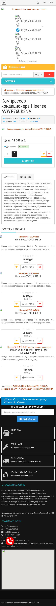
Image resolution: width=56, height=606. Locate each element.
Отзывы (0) (26, 177)
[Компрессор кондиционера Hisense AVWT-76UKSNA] (28, 129)
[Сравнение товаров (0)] (38, 2)
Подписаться (29, 419)
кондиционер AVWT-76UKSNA (13, 389)
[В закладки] (44, 154)
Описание (10, 177)
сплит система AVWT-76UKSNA (40, 389)
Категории (9, 81)
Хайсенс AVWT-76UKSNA (37, 386)
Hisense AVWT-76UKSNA (16, 386)
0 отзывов (34, 121)
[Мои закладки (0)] (44, 2)
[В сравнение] (49, 154)
